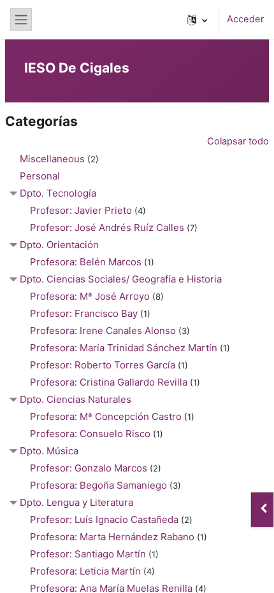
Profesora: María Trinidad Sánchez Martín (123, 348)
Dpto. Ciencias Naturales (75, 399)
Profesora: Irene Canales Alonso (103, 330)
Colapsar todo (238, 141)
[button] (197, 20)
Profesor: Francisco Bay (84, 313)
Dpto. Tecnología (58, 193)
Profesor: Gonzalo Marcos (88, 468)
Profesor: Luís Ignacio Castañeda (104, 519)
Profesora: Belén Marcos (85, 262)
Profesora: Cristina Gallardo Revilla (108, 382)
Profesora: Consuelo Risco (90, 434)
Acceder (245, 19)
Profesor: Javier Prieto (81, 210)
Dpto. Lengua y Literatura (76, 502)
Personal (40, 176)
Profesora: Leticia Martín (85, 571)
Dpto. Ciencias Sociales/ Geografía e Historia (121, 279)
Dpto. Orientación (59, 245)
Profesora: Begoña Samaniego (98, 485)
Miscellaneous (52, 159)
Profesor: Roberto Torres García (102, 365)
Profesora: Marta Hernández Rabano (112, 537)
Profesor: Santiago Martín (88, 554)
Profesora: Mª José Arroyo (90, 296)
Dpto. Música (49, 451)
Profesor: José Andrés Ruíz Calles (107, 227)
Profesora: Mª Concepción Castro (106, 416)
